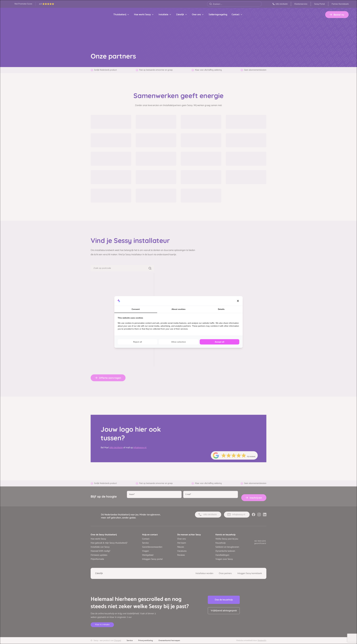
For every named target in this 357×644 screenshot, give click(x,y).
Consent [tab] (136, 309)
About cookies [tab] (178, 309)
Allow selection (178, 342)
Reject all (137, 342)
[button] (238, 301)
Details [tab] (221, 309)
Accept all (219, 342)
